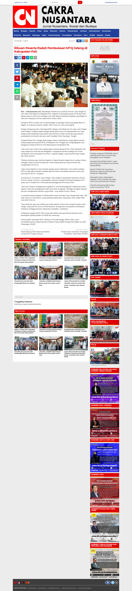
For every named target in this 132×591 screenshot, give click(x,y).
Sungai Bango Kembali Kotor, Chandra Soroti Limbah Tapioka (75, 330)
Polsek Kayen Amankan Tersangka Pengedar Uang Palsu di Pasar (74, 232)
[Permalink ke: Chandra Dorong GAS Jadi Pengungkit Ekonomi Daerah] (26, 272)
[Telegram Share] (27, 57)
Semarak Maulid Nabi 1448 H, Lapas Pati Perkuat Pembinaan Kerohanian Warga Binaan (104, 163)
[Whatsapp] (31, 57)
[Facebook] (79, 40)
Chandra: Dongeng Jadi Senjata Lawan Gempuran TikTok (50, 330)
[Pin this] (23, 57)
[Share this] (16, 57)
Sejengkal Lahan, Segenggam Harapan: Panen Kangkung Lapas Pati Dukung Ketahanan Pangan (103, 179)
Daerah (20, 54)
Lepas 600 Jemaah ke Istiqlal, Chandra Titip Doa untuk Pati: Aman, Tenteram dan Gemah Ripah (74, 354)
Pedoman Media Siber (68, 588)
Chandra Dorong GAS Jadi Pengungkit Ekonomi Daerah (24, 352)
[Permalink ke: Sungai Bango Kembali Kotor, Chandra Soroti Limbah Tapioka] (76, 249)
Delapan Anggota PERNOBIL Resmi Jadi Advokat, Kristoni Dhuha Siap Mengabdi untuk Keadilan (104, 155)
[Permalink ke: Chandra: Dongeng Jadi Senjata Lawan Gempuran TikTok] (51, 249)
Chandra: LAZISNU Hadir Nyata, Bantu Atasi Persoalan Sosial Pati (50, 283)
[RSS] (86, 40)
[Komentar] (35, 57)
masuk (25, 304)
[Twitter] (83, 40)
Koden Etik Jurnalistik (84, 588)
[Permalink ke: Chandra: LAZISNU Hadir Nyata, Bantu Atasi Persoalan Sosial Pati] (51, 272)
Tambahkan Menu (111, 2)
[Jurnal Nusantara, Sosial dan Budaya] (55, 17)
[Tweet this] (20, 57)
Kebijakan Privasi (54, 588)
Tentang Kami (42, 588)
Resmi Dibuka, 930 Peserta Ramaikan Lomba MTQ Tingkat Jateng (35, 232)
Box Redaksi (32, 588)
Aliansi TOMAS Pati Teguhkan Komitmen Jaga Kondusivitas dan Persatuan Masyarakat (24, 260)
